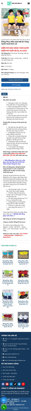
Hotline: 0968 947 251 (15, 80)
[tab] (4, 94)
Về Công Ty (15, 399)
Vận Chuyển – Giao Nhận (10, 373)
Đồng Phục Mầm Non (14, 89)
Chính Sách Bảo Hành (9, 376)
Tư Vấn (23, 401)
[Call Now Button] (4, 407)
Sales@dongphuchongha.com (16, 360)
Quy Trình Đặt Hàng (8, 367)
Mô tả (4, 94)
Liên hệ (11, 403)
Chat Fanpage (15, 85)
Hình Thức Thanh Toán (9, 370)
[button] (26, 11)
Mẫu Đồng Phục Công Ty (10, 401)
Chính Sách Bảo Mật (8, 379)
